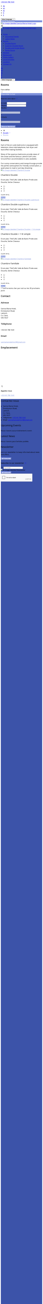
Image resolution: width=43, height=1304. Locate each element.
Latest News (10, 39)
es (4, 10)
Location (6, 62)
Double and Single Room (14, 48)
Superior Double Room (14, 46)
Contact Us (7, 64)
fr (3, 13)
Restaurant (7, 55)
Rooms (6, 41)
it (3, 15)
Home (5, 34)
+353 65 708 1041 (7, 2)
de (4, 6)
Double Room (10, 43)
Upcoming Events (12, 36)
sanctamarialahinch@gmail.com (13, 342)
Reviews (6, 53)
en (4, 8)
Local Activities (8, 59)
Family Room (10, 50)
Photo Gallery (8, 57)
